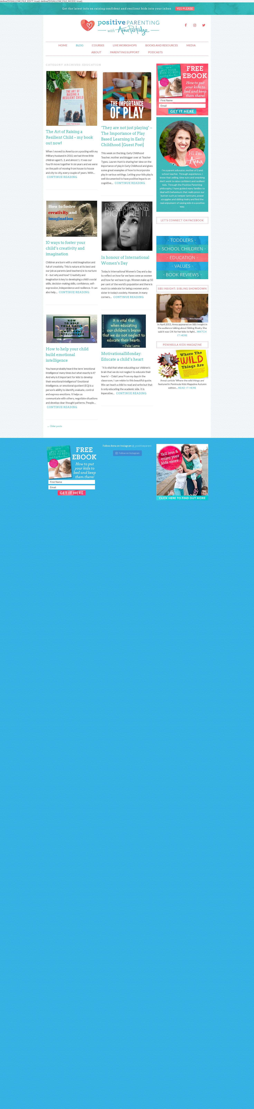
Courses (98, 45)
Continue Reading (62, 177)
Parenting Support (124, 52)
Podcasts (155, 52)
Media (191, 45)
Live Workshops (125, 45)
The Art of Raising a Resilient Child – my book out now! (69, 137)
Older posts (54, 426)
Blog (79, 45)
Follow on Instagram (129, 453)
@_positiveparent (142, 445)
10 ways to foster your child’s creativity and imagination (65, 248)
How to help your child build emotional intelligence (67, 355)
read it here (187, 387)
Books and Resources (161, 45)
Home (62, 45)
